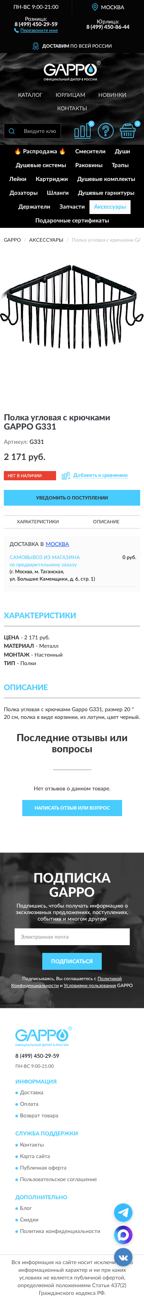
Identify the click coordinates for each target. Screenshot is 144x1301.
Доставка (31, 1093)
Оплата (29, 1104)
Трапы (120, 165)
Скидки (29, 1220)
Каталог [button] (30, 95)
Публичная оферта (43, 1168)
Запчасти (72, 207)
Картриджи (52, 179)
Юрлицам (70, 95)
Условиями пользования (90, 985)
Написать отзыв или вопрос (72, 808)
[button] (36, 30)
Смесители (90, 151)
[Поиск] (11, 131)
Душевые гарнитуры (106, 193)
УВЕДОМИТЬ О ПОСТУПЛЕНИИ (72, 498)
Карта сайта (35, 1156)
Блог (26, 1208)
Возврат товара (39, 1116)
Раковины (89, 165)
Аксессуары (110, 207)
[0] (127, 131)
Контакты (72, 108)
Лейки (17, 179)
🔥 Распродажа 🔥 (40, 151)
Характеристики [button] (38, 521)
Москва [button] (57, 544)
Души (122, 151)
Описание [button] (106, 521)
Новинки (112, 95)
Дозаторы (24, 193)
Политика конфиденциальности (60, 1231)
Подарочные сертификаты (72, 221)
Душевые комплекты (106, 179)
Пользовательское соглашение (58, 1179)
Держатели (34, 207)
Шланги (58, 193)
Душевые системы (41, 165)
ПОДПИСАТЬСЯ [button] (72, 961)
